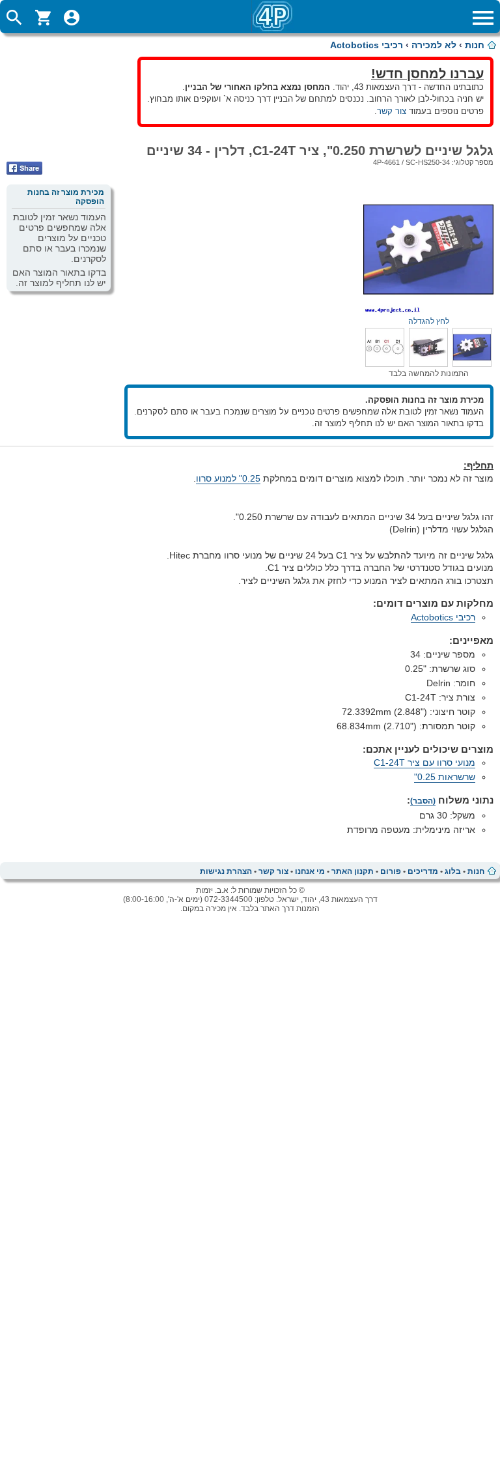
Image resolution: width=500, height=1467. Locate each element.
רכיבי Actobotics (366, 45)
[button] (472, 363)
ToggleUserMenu (71, 17)
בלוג (453, 871)
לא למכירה (433, 45)
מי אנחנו (310, 871)
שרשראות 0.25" (444, 777)
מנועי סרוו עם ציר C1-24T (424, 762)
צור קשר (391, 111)
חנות (474, 45)
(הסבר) (423, 801)
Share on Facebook (24, 168)
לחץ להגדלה (428, 321)
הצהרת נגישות (226, 871)
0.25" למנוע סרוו (228, 478)
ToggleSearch (14, 17)
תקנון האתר (352, 871)
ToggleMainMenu (483, 17)
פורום (390, 871)
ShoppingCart (43, 17)
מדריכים (423, 871)
